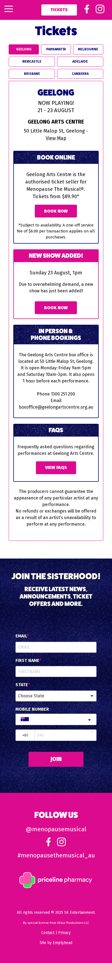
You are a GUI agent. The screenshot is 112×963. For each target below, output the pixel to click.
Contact (47, 932)
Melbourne (88, 49)
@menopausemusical (56, 829)
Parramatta (56, 49)
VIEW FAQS (56, 467)
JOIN (56, 759)
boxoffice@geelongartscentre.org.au (56, 407)
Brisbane (32, 74)
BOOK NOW (56, 307)
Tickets (59, 9)
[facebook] (86, 11)
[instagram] (100, 11)
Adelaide (80, 61)
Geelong (24, 49)
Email (21, 636)
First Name (27, 660)
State (21, 684)
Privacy (64, 932)
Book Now (56, 211)
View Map (56, 138)
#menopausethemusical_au (56, 855)
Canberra (80, 74)
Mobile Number (32, 709)
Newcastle (31, 61)
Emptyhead (62, 942)
